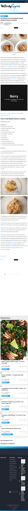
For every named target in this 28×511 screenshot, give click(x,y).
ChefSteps (3, 115)
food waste (10, 23)
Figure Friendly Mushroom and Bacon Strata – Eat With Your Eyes (23, 496)
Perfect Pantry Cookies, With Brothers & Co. (11, 113)
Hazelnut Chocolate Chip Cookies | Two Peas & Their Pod (12, 402)
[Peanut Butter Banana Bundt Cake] (1, 426)
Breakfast (4, 382)
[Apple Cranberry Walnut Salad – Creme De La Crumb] (14, 340)
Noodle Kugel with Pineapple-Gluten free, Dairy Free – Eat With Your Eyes (23, 469)
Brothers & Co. (13, 79)
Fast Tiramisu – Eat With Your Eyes (23, 482)
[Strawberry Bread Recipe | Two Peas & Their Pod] (1, 413)
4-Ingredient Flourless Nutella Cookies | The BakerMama (14, 389)
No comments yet (7, 440)
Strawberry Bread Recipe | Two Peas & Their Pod (14, 415)
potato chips (8, 24)
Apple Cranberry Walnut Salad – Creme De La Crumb (13, 362)
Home (10, 507)
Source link (3, 256)
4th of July (4, 422)
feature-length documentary (11, 66)
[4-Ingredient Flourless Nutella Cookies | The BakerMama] (1, 386)
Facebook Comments (8, 444)
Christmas (4, 369)
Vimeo (8, 115)
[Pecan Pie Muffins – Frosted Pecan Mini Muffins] (1, 373)
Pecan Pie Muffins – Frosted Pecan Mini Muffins (12, 375)
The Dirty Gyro (17, 505)
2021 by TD (14, 508)
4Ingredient (5, 396)
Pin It (2, 27)
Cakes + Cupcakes (6, 434)
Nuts (5, 24)
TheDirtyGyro (7, 22)
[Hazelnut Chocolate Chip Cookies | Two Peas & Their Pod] (1, 399)
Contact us (15, 507)
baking (2, 16)
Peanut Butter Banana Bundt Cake (11, 428)
